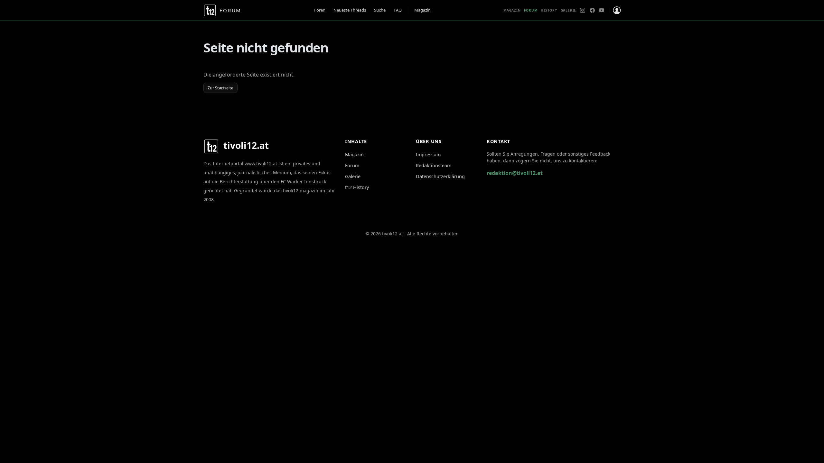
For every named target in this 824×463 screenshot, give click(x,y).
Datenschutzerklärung (440, 176)
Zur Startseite (220, 88)
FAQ (398, 10)
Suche (380, 10)
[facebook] (592, 10)
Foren (319, 10)
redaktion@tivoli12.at (515, 173)
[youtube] (601, 10)
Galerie (568, 10)
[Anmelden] (617, 10)
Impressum (428, 154)
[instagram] (582, 10)
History (549, 10)
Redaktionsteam (433, 165)
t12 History (357, 187)
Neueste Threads (349, 10)
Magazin (422, 10)
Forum (352, 165)
